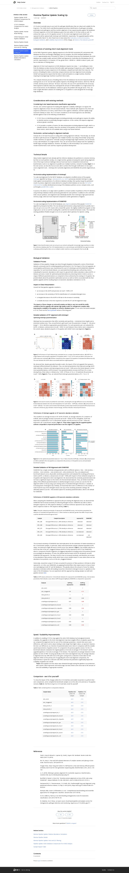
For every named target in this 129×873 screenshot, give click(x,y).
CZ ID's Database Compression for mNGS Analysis (21, 26)
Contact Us (105, 2)
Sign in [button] (112, 2)
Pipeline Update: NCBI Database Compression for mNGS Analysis (22, 19)
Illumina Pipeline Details (21, 42)
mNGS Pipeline (53, 8)
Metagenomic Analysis (38, 8)
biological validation (39, 40)
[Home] (19, 3)
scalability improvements (56, 40)
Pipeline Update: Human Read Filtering (21, 32)
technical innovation (83, 38)
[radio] (60, 814)
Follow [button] (91, 15)
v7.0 (82, 699)
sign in (39, 860)
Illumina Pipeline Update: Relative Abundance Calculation (21, 57)
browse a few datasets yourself (84, 40)
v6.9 (72, 699)
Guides (98, 2)
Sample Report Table (40, 847)
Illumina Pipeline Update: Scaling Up (21, 51)
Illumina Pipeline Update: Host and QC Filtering (21, 46)
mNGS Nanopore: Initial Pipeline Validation (21, 37)
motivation (73, 38)
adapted (67, 204)
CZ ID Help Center (22, 8)
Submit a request (71, 823)
